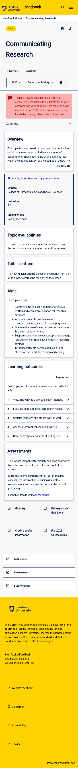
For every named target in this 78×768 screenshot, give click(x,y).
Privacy (16, 744)
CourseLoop (68, 762)
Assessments (41, 495)
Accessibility (19, 725)
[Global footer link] (20, 609)
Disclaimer (18, 706)
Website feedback (22, 688)
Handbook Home (12, 18)
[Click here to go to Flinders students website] (11, 9)
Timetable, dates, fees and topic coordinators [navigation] (33, 178)
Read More (64, 166)
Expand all (62, 377)
